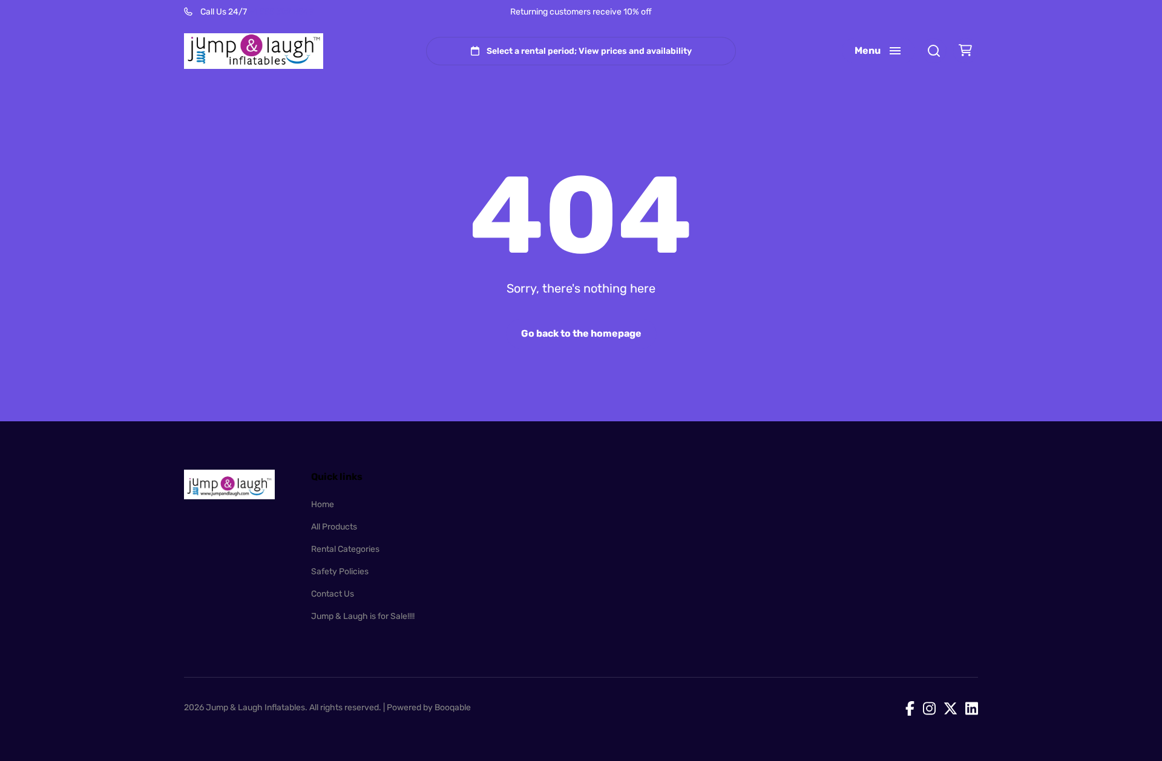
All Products (334, 527)
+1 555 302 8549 (281, 12)
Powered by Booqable (429, 707)
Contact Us (332, 594)
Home (322, 504)
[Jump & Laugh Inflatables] (253, 51)
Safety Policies (340, 571)
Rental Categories (345, 549)
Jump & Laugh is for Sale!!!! (363, 616)
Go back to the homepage (581, 333)
